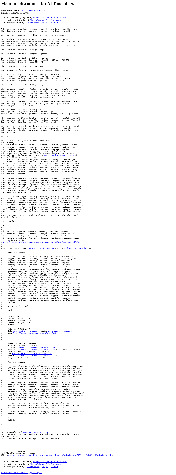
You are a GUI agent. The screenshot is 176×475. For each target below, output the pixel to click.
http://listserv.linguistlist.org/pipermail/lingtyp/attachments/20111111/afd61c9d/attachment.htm (60, 455)
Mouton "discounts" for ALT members (50, 17)
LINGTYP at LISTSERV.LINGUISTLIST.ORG (36, 347)
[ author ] (54, 22)
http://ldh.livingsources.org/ (59, 155)
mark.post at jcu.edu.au (41, 248)
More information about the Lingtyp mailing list (21, 472)
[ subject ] (45, 22)
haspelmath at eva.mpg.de (35, 432)
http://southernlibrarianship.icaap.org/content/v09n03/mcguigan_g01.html (42, 242)
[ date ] (29, 22)
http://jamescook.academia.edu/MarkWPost (34, 333)
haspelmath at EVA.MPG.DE (33, 10)
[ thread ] (36, 22)
